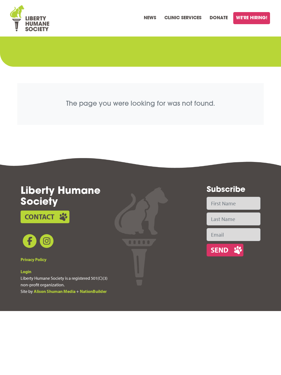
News (150, 18)
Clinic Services (182, 18)
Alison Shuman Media (54, 291)
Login (26, 271)
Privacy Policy (33, 259)
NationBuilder (93, 291)
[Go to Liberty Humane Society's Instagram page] (46, 242)
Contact (39, 216)
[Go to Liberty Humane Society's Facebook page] (28, 242)
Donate (219, 18)
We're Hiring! (251, 18)
